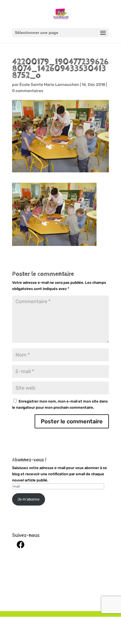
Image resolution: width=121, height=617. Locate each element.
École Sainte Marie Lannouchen (49, 84)
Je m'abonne (28, 499)
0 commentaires (27, 90)
